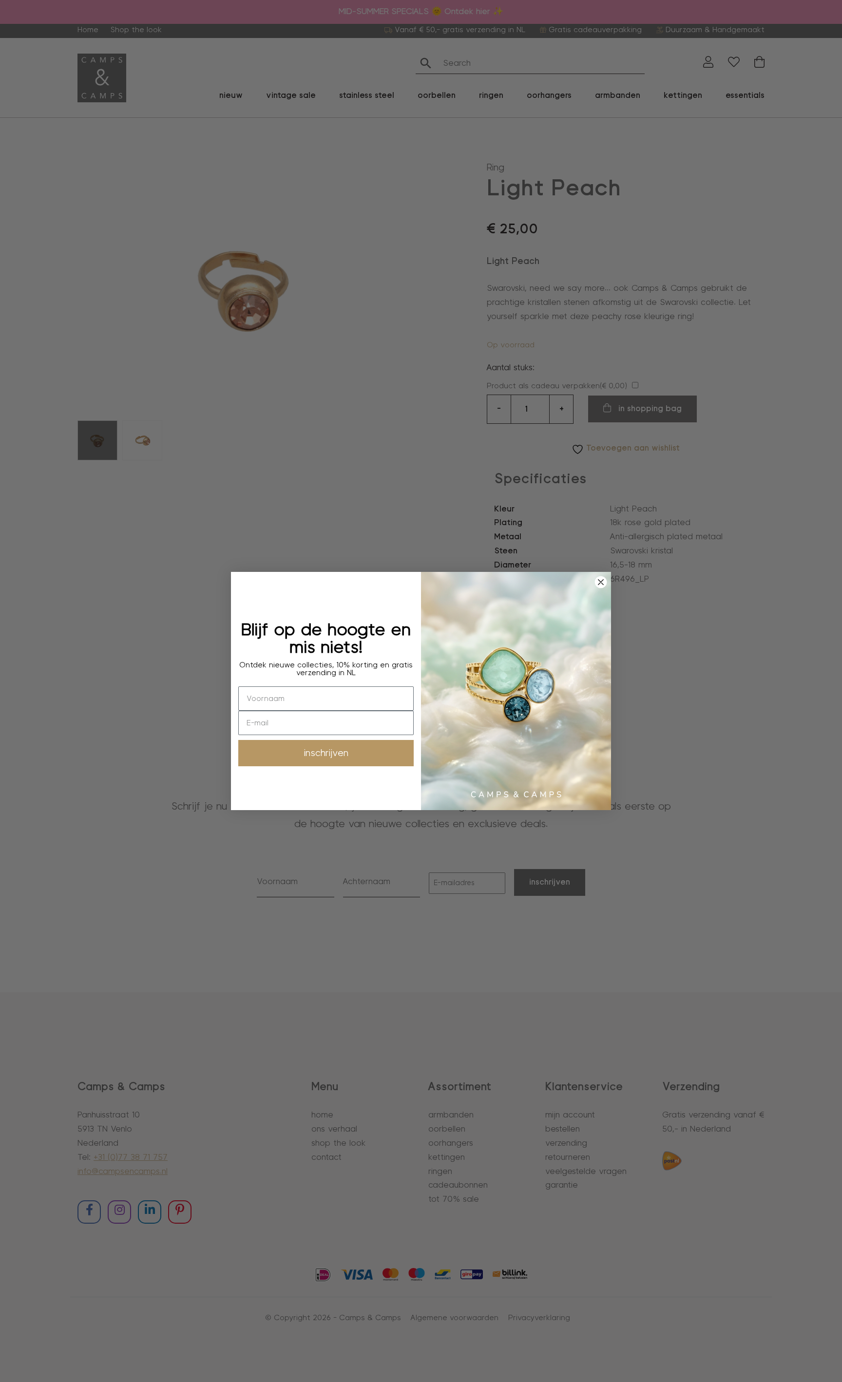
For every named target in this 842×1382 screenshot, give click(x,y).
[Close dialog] (600, 582)
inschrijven (326, 753)
